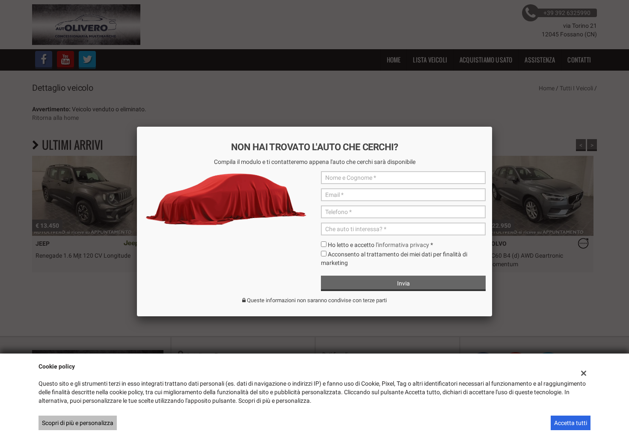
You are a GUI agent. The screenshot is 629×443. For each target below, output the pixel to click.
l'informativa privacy (402, 244)
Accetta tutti (570, 422)
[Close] (492, 126)
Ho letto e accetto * (380, 244)
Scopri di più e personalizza (77, 422)
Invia (403, 283)
